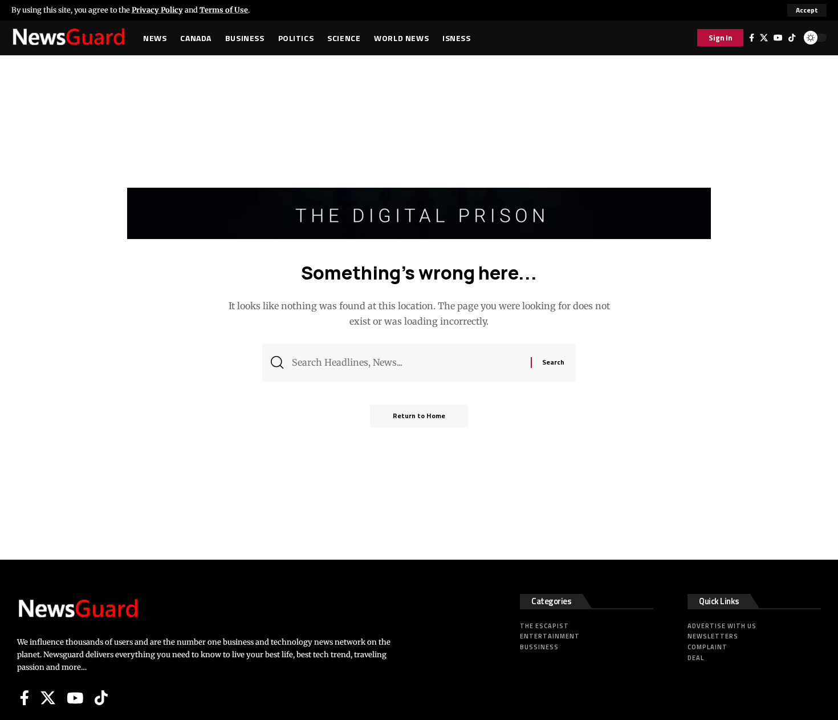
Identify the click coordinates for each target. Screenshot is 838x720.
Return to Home (419, 415)
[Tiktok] (792, 37)
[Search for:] (407, 362)
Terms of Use (224, 9)
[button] (807, 10)
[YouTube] (778, 37)
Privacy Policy (157, 9)
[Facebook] (751, 37)
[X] (764, 37)
